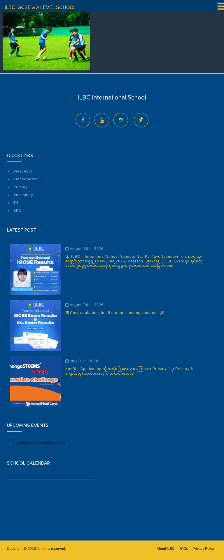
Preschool (22, 171)
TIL (16, 203)
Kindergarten (25, 179)
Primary (20, 187)
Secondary (23, 195)
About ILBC (166, 549)
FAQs (183, 549)
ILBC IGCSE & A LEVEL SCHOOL (40, 7)
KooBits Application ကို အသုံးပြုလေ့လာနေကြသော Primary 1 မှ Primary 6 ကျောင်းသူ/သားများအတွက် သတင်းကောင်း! (129, 371)
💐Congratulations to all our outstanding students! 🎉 (114, 313)
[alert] (112, 442)
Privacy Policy (203, 549)
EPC (17, 211)
